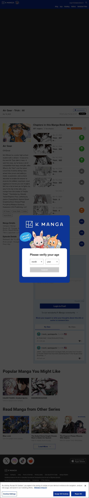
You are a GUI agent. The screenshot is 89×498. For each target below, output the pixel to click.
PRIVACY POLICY (40, 488)
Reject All (78, 494)
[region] (44, 490)
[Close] (85, 485)
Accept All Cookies (61, 494)
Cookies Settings (9, 494)
